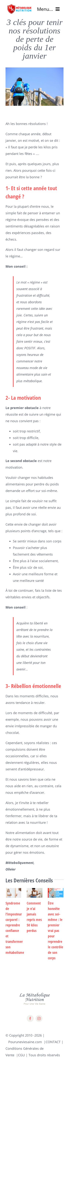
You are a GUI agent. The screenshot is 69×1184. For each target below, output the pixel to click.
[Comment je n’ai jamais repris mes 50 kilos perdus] (34, 893)
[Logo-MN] (19, 5)
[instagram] (39, 1018)
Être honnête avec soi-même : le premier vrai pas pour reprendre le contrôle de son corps (55, 930)
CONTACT (53, 1042)
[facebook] (30, 1018)
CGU (21, 1055)
